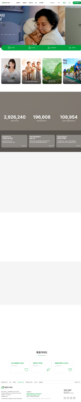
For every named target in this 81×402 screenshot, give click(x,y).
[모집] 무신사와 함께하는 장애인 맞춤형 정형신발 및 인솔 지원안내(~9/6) (25, 335)
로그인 (59, 2)
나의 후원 (41, 2)
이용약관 (14, 382)
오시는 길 (35, 382)
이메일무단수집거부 (29, 382)
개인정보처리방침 (21, 382)
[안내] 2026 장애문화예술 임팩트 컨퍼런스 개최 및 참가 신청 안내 (24, 327)
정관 (10, 382)
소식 (36, 2)
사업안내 (24, 2)
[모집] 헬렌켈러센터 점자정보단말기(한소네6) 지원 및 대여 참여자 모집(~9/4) (26, 323)
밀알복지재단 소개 (4, 382)
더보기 (41, 341)
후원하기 (18, 2)
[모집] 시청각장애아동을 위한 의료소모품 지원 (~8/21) (22, 331)
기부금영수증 (52, 2)
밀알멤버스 (41, 382)
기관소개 (31, 2)
